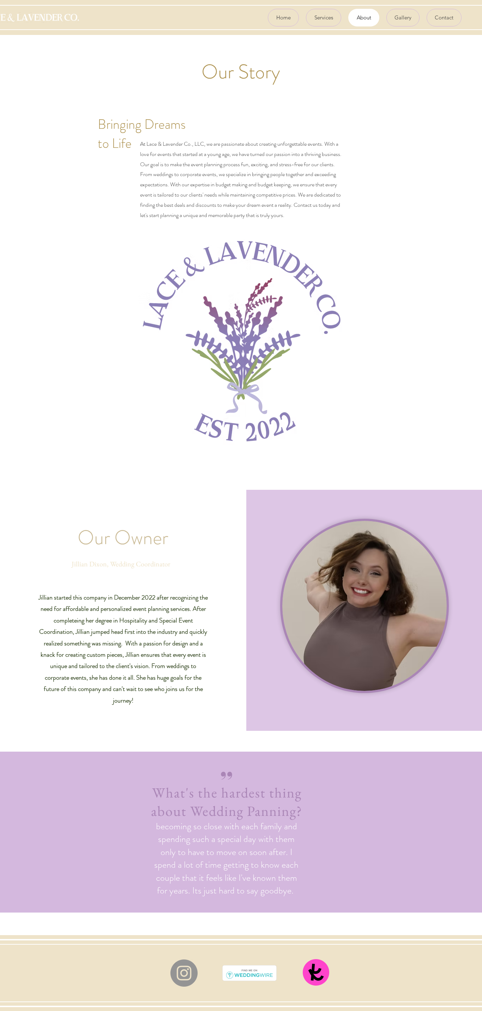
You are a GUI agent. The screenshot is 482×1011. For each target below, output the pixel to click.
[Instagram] (184, 973)
